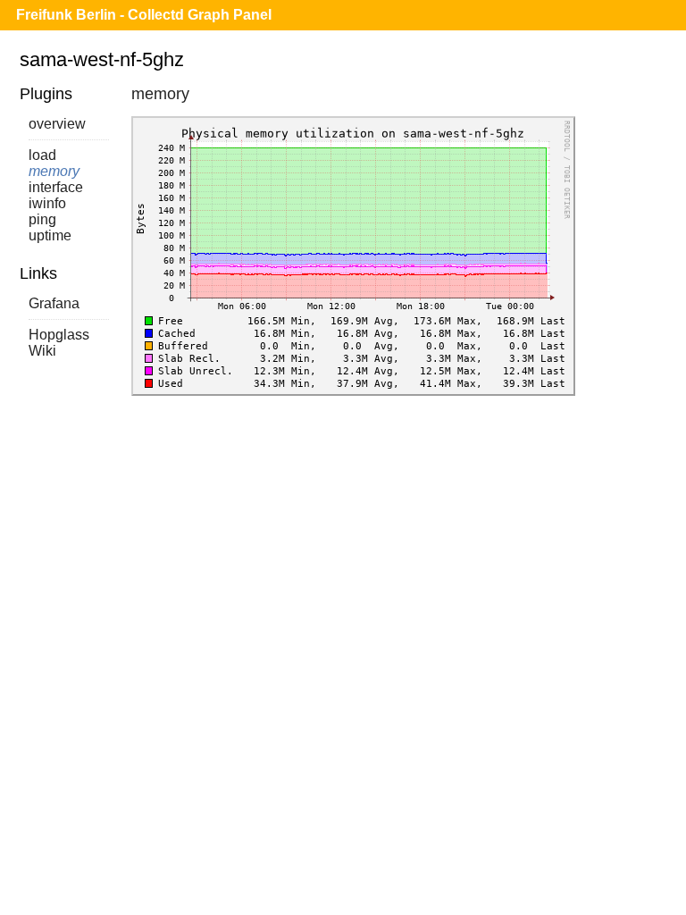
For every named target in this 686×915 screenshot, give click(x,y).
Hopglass (59, 334)
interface (56, 187)
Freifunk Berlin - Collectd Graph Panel (144, 14)
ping (42, 219)
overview (57, 123)
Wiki (42, 350)
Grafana (54, 303)
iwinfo (47, 203)
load (42, 155)
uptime (50, 235)
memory (54, 171)
